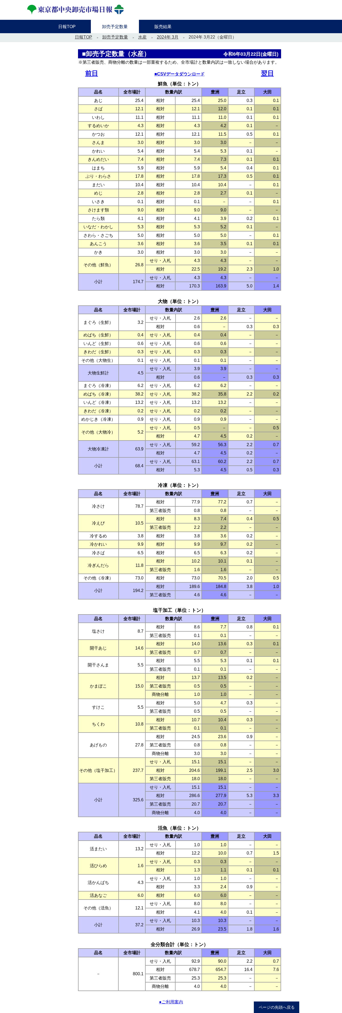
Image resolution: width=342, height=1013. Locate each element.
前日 (91, 73)
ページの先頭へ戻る (277, 1007)
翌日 (267, 73)
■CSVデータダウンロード (179, 74)
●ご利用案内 (171, 1002)
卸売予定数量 (115, 37)
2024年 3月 (167, 37)
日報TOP (83, 37)
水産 (142, 37)
